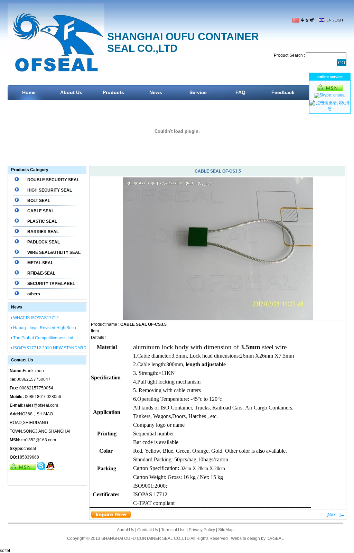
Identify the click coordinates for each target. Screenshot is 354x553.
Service (198, 92)
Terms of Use (173, 529)
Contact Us (147, 529)
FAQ (240, 92)
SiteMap (226, 529)
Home (29, 92)
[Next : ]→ (336, 514)
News (155, 92)
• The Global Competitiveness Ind (42, 337)
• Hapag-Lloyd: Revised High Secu (43, 327)
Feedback (283, 92)
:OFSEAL (275, 538)
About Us (71, 92)
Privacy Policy (202, 529)
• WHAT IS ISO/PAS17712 (35, 317)
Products (113, 92)
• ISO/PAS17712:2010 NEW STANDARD (48, 347)
